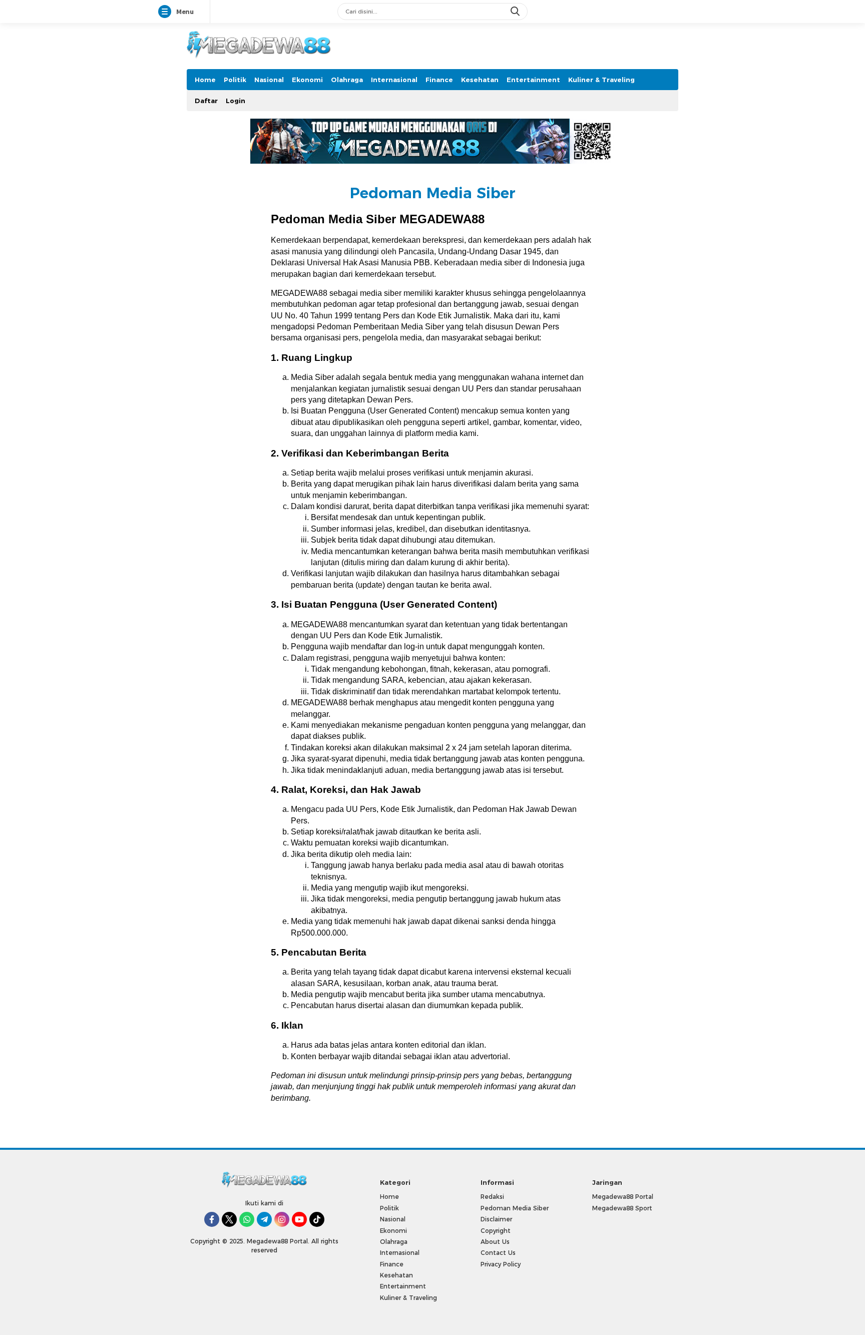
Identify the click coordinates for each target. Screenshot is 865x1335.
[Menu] (167, 12)
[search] (516, 11)
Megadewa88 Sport (622, 1208)
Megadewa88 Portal (622, 1196)
